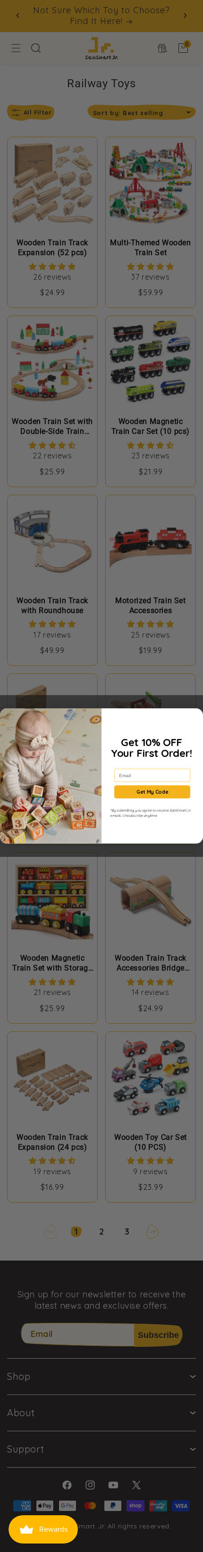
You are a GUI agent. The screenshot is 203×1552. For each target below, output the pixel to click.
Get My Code (152, 791)
